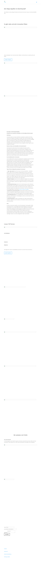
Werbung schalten (7, 556)
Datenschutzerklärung (7, 554)
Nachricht (5, 532)
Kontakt (5, 548)
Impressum (6, 551)
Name (5, 527)
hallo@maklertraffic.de (9, 518)
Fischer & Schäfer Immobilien (24, 189)
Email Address (6, 529)
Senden (7, 534)
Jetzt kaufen (8, 253)
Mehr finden (8, 59)
